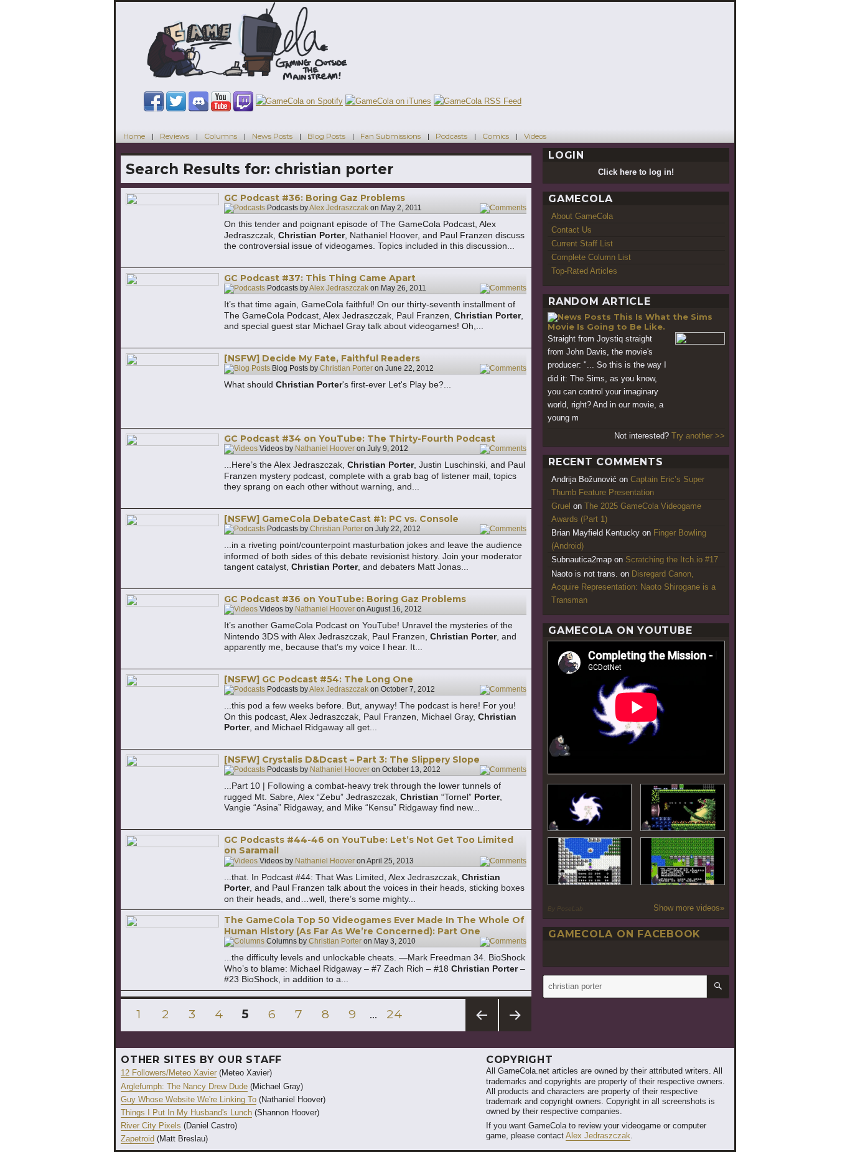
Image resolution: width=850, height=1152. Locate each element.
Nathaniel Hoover (325, 449)
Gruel (561, 506)
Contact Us (571, 230)
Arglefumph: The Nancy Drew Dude (184, 1086)
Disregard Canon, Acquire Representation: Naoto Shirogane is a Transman (633, 587)
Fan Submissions (390, 136)
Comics (495, 136)
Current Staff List (582, 243)
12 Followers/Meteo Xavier (169, 1072)
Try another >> (698, 435)
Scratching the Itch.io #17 (671, 559)
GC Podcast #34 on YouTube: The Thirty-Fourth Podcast (359, 438)
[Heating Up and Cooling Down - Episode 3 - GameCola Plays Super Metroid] (682, 808)
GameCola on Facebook (624, 934)
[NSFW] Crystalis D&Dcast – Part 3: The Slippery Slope (352, 759)
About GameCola (582, 216)
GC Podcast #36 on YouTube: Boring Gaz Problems (345, 599)
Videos (535, 136)
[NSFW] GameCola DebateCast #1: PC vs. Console (341, 518)
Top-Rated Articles (584, 271)
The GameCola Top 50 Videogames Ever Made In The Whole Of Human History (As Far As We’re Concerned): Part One (374, 925)
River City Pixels (151, 1125)
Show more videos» (688, 908)
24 (396, 1013)
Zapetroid (137, 1138)
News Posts (272, 136)
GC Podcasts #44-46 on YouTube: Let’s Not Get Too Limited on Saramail (368, 845)
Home (134, 136)
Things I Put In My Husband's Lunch (186, 1112)
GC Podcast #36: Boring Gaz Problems (314, 197)
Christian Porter (346, 369)
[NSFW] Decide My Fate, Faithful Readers (322, 358)
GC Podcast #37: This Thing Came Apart (320, 278)
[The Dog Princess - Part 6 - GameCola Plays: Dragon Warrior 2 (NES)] (682, 861)
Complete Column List (591, 257)
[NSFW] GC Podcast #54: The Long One (318, 679)
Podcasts (451, 136)
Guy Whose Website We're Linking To (188, 1099)
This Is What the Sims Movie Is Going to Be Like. (630, 322)
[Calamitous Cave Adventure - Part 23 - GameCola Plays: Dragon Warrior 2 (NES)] (590, 861)
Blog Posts (326, 136)
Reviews (174, 136)
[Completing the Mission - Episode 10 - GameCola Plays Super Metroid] (590, 808)
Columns (220, 136)
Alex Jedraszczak (338, 208)
